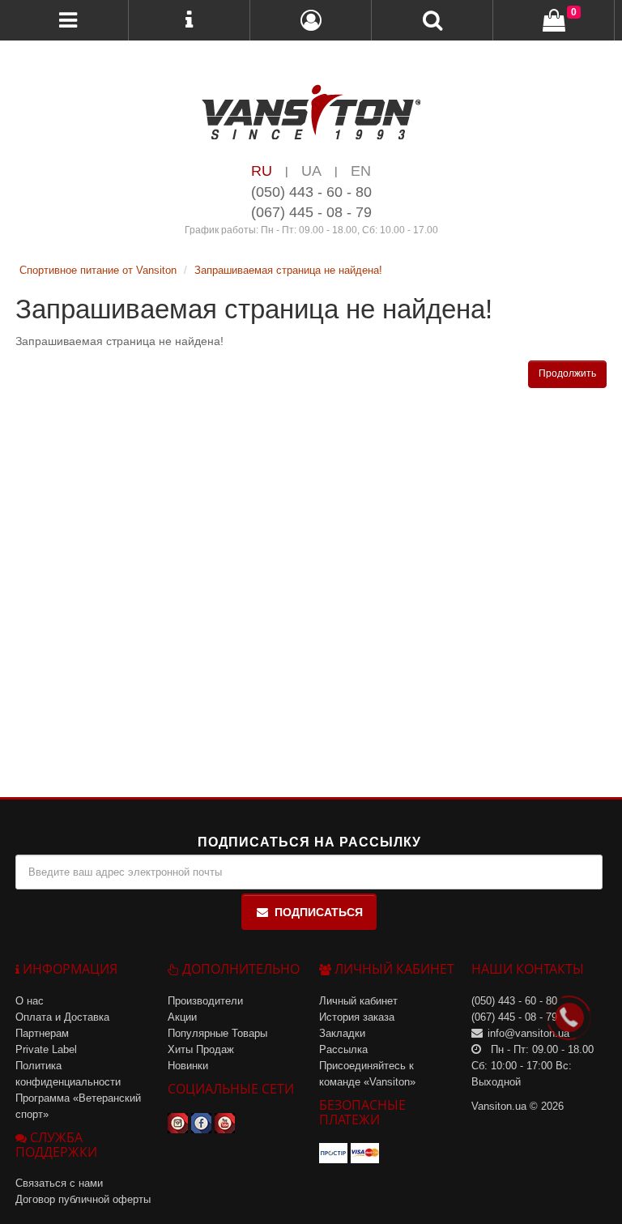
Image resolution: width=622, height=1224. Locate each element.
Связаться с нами (59, 1183)
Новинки (188, 1066)
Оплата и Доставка (62, 1017)
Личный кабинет (358, 1001)
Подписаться (319, 912)
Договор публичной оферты (83, 1199)
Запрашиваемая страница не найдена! (288, 270)
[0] (554, 21)
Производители (205, 1001)
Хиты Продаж (201, 1049)
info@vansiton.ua (528, 1033)
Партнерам (42, 1033)
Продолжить (567, 373)
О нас (29, 1001)
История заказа (356, 1017)
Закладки (342, 1033)
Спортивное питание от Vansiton (98, 270)
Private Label (46, 1049)
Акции (182, 1017)
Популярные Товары (217, 1033)
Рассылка (343, 1049)
